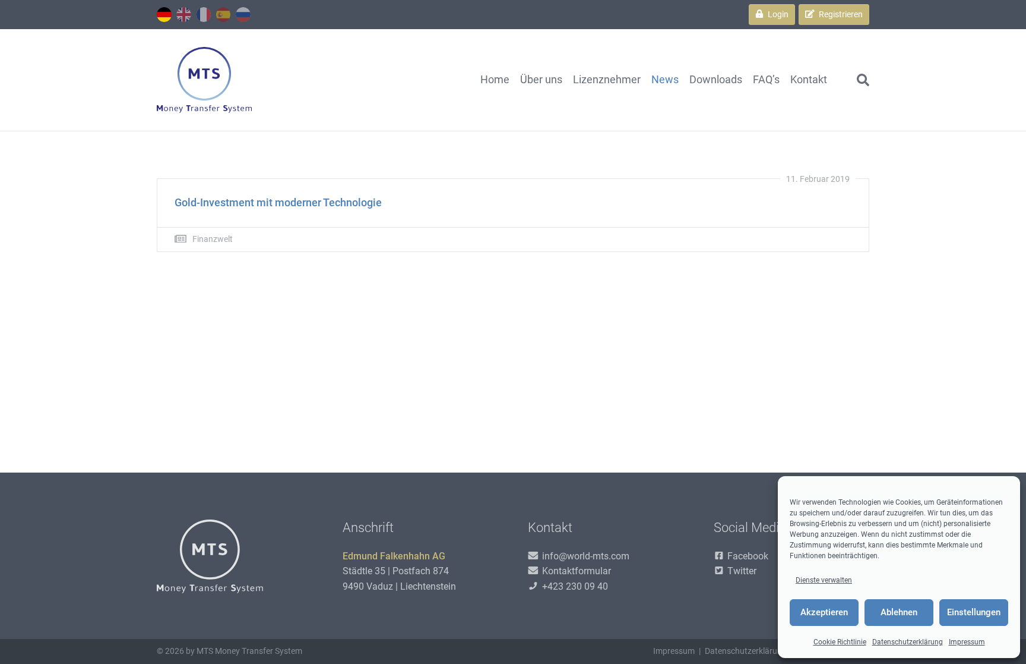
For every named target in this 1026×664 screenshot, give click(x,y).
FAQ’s (766, 79)
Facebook (746, 556)
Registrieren (840, 14)
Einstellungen (973, 612)
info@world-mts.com (584, 556)
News (665, 79)
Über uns (541, 79)
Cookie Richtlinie (839, 642)
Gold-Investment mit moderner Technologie (278, 202)
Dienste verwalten (824, 580)
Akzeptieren (824, 612)
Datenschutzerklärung (907, 642)
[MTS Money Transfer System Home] (204, 80)
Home (494, 79)
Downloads (715, 79)
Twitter (740, 571)
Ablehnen (899, 612)
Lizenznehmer (607, 79)
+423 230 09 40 (574, 586)
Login (777, 14)
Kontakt (808, 79)
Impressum (967, 642)
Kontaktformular (575, 571)
